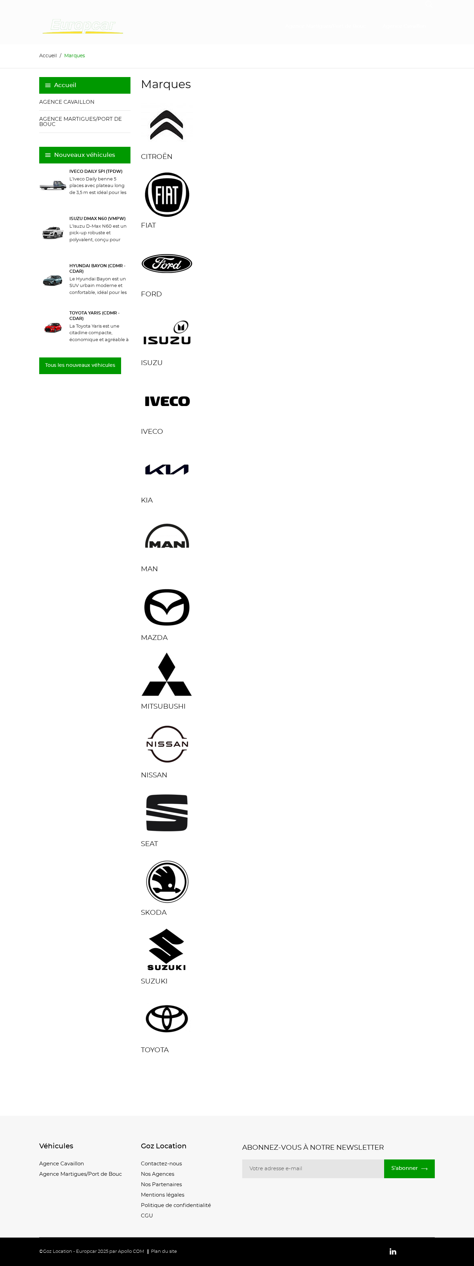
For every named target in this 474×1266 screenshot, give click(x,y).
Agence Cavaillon (404, 26)
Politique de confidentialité (176, 1205)
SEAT (149, 844)
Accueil (65, 85)
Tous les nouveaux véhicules (80, 365)
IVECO (152, 431)
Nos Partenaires (161, 1184)
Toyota (155, 1050)
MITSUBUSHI (163, 706)
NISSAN (154, 775)
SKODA (154, 912)
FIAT (148, 225)
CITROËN (156, 156)
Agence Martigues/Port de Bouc (325, 26)
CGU (147, 1215)
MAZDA (154, 637)
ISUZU (152, 363)
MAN (149, 569)
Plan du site (164, 1251)
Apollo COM (131, 1251)
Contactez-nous (161, 1163)
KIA (147, 500)
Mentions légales (162, 1195)
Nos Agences (157, 1174)
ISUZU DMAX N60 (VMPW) (97, 219)
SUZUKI (154, 981)
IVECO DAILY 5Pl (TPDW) (95, 171)
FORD (151, 294)
